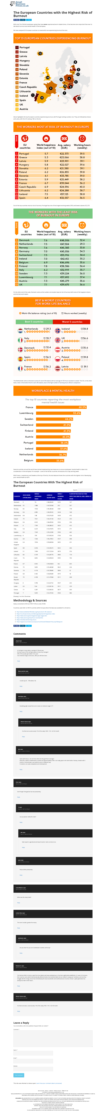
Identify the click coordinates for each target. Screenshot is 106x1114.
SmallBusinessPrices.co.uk (19, 4)
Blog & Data (41, 1090)
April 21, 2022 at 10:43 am (24, 751)
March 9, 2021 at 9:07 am (23, 698)
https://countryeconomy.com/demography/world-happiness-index (36, 614)
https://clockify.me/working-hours (26, 620)
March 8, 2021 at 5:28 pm (21, 784)
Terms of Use (65, 1090)
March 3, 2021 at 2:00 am (21, 642)
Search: (75, 490)
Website (15, 1066)
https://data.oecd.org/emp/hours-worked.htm (30, 618)
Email (15, 1058)
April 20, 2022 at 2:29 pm (23, 862)
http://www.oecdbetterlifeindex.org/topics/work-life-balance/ (34, 612)
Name (15, 1050)
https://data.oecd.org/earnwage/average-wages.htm (32, 616)
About (46, 1090)
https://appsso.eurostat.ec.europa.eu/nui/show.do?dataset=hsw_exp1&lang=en (39, 622)
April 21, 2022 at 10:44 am (26, 834)
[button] (21, 496)
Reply (18, 661)
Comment (16, 1029)
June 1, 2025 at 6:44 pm (23, 940)
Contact (51, 1090)
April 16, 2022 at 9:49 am (21, 967)
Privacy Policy (57, 1090)
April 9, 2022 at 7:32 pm (21, 889)
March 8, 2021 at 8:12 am (23, 673)
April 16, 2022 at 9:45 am (21, 914)
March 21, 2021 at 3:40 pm (24, 809)
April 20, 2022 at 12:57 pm (26, 723)
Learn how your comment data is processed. (49, 1083)
